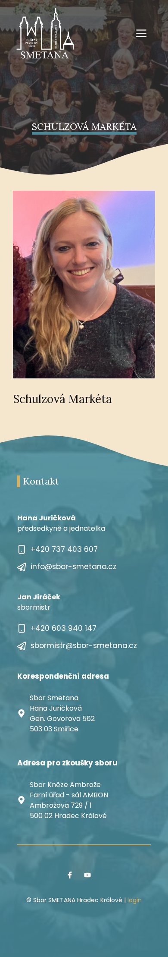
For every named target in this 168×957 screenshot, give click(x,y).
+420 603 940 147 (63, 628)
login (135, 900)
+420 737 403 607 (64, 549)
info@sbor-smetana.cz (73, 566)
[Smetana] (45, 33)
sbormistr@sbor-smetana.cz (84, 645)
